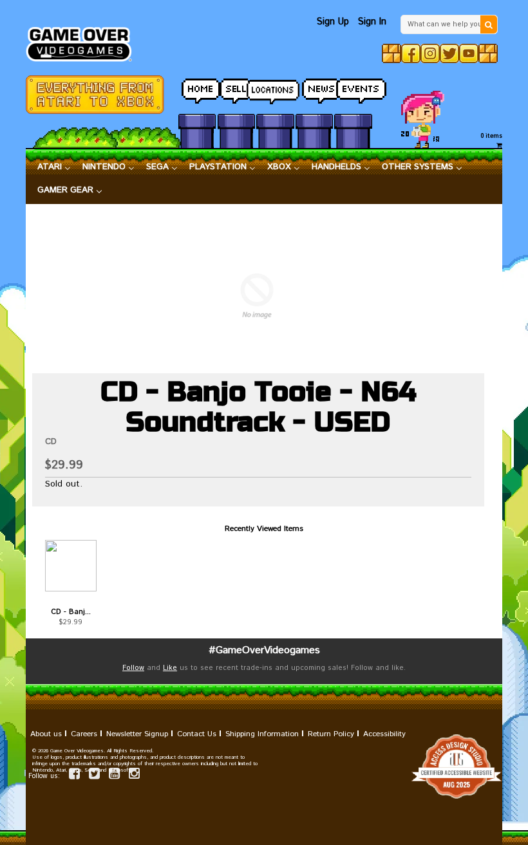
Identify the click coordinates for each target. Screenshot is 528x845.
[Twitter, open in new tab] (449, 53)
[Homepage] (83, 40)
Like (170, 668)
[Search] (488, 24)
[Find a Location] (275, 88)
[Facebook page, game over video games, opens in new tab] (74, 776)
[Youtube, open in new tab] (468, 53)
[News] (314, 88)
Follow (133, 668)
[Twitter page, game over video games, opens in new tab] (94, 776)
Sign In (372, 21)
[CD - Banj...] (70, 565)
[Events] (353, 88)
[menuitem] (54, 167)
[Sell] (236, 88)
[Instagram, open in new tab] (430, 53)
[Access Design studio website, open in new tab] (264, 766)
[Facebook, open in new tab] (410, 53)
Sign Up (333, 21)
